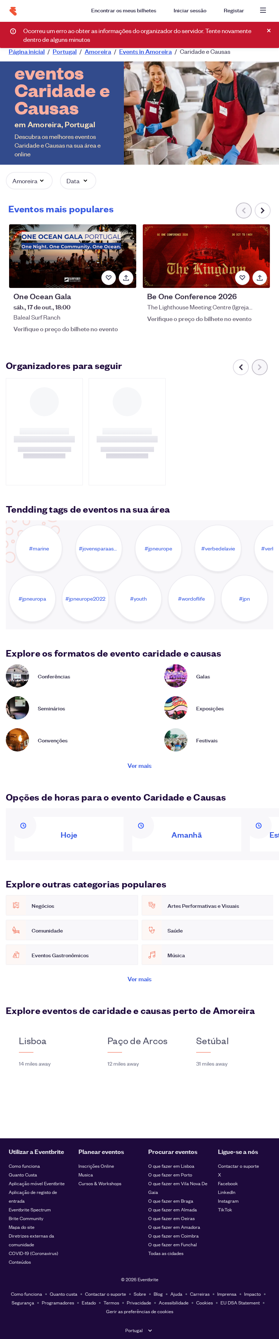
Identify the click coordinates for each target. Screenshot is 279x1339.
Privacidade (139, 1302)
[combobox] (203, 29)
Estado (89, 1302)
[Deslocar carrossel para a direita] (263, 211)
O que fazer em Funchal (172, 1244)
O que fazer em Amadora (174, 1226)
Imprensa (226, 1293)
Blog (158, 1293)
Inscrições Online (96, 1165)
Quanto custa (63, 1293)
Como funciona (24, 1165)
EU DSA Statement (240, 1302)
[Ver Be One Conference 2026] (206, 256)
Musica (85, 1174)
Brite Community (26, 1218)
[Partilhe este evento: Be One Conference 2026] (259, 277)
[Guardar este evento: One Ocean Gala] (108, 277)
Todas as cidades (165, 1253)
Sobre (140, 1293)
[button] (29, 180)
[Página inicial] (13, 11)
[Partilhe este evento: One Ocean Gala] (126, 277)
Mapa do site (22, 1226)
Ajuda (176, 1293)
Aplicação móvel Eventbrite (37, 1183)
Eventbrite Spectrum (30, 1209)
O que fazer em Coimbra (173, 1235)
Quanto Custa (23, 1174)
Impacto (252, 1293)
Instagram (228, 1200)
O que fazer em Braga (170, 1200)
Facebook (228, 1183)
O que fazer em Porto (170, 1174)
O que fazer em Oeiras (171, 1218)
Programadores (58, 1302)
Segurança (23, 1302)
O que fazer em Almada (172, 1209)
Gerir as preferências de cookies (139, 1311)
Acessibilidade (174, 1302)
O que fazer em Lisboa (171, 1165)
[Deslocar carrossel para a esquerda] (241, 367)
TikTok (225, 1209)
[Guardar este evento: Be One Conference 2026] (242, 277)
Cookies (204, 1302)
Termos (111, 1302)
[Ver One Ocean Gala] (72, 256)
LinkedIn (226, 1191)
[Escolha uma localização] (147, 29)
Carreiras (200, 1293)
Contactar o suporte (238, 1165)
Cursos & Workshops (99, 1183)
